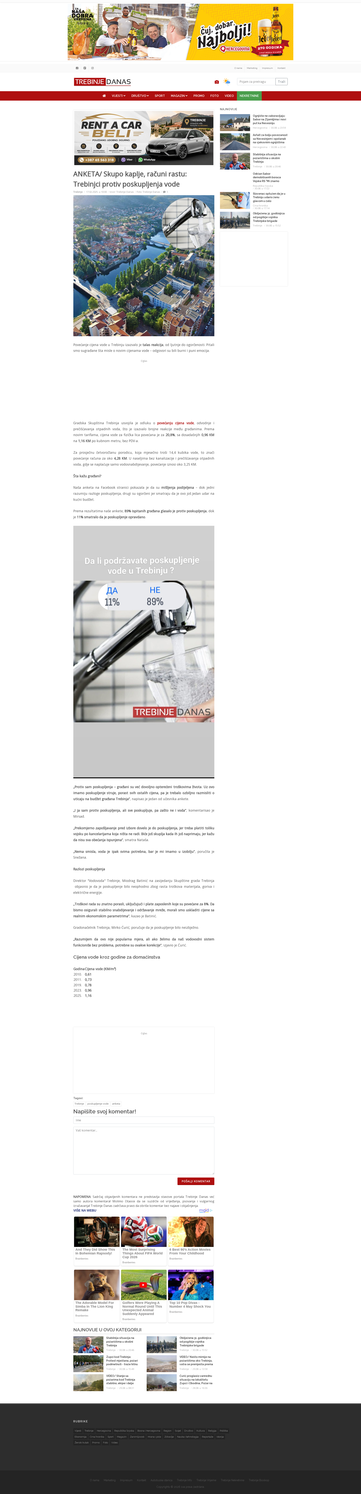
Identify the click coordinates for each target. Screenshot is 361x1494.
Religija (212, 1430)
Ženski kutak (82, 1442)
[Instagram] (92, 68)
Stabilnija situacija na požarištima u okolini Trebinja (120, 1341)
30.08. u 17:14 (262, 208)
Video (229, 96)
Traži (281, 82)
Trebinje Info (184, 1480)
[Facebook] (77, 68)
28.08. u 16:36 (200, 1388)
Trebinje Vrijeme (206, 1480)
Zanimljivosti (137, 1436)
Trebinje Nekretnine (232, 1480)
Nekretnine (249, 96)
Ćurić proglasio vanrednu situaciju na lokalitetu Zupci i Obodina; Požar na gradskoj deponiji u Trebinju (196, 1383)
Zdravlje (169, 1436)
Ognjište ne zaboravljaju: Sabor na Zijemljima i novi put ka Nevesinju (269, 119)
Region (167, 1430)
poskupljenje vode (98, 1103)
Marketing (252, 68)
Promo (198, 96)
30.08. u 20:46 (126, 1350)
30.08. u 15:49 (126, 1369)
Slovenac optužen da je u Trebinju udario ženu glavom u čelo (269, 197)
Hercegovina (260, 127)
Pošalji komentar (196, 1181)
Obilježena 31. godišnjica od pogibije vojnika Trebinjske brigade (195, 1341)
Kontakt (281, 68)
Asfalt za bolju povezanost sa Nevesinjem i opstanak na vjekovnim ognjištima (270, 139)
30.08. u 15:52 (200, 1350)
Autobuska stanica (161, 1480)
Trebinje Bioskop (259, 1480)
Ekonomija (80, 1436)
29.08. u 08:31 (126, 1388)
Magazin (178, 96)
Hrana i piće (154, 1436)
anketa (116, 1103)
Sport (160, 96)
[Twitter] (85, 68)
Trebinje (78, 191)
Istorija (220, 1436)
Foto (214, 96)
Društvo (139, 96)
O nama (238, 68)
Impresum (267, 68)
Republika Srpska (263, 185)
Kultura (200, 1430)
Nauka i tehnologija (188, 1436)
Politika (224, 1430)
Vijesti (118, 96)
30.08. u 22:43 (278, 147)
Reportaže (207, 1436)
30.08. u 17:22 (262, 188)
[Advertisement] (50, 96)
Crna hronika (260, 205)
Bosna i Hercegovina (148, 1430)
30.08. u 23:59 (278, 127)
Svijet (178, 1430)
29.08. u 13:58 (200, 1369)
